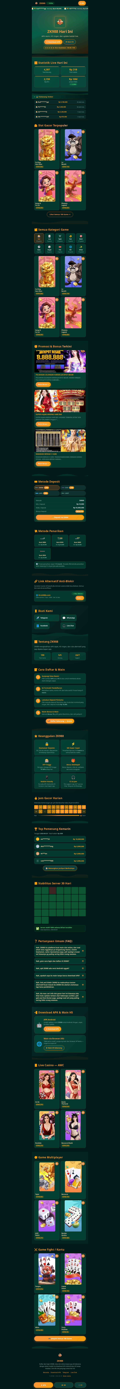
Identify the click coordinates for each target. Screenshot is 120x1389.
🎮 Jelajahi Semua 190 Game (60, 1338)
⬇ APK (82, 3)
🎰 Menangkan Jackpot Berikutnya (60, 868)
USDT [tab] (67, 493)
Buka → (79, 598)
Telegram (42, 618)
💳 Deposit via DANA (60, 517)
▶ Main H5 (70, 42)
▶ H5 (64, 1385)
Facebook (42, 626)
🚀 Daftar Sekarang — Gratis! (60, 721)
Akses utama (67, 1376)
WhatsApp (68, 618)
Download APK (56, 1372)
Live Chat (68, 626)
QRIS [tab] (43, 493)
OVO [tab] (69, 488)
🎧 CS (80, 1385)
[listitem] (39, 238)
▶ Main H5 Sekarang (54, 1048)
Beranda (46, 1372)
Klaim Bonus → (43, 384)
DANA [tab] (43, 488)
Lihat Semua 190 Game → (60, 214)
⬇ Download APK (53, 42)
